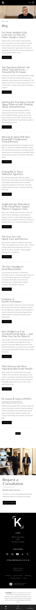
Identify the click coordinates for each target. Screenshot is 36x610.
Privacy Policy (8, 575)
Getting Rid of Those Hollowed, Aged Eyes (12, 172)
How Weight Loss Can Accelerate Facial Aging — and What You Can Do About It (17, 334)
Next (18, 433)
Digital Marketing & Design (19, 584)
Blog (7, 21)
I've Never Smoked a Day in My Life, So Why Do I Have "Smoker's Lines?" (14, 35)
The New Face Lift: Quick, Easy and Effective (15, 237)
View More (7, 57)
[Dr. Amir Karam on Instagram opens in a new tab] (7, 554)
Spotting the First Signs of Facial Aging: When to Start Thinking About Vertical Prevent (18, 104)
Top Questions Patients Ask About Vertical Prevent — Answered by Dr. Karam (16, 69)
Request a (13, 482)
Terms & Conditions (18, 575)
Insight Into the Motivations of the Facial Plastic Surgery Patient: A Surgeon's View (16, 206)
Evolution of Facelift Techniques (11, 300)
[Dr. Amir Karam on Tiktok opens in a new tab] (22, 554)
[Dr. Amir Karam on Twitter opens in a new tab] (27, 554)
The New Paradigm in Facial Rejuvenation (13, 267)
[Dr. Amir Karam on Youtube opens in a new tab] (17, 554)
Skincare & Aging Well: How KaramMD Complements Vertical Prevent (16, 139)
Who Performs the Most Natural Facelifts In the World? (17, 367)
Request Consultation (9, 502)
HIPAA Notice (28, 575)
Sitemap (25, 578)
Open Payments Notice (15, 578)
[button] (33, 2)
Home (3, 21)
